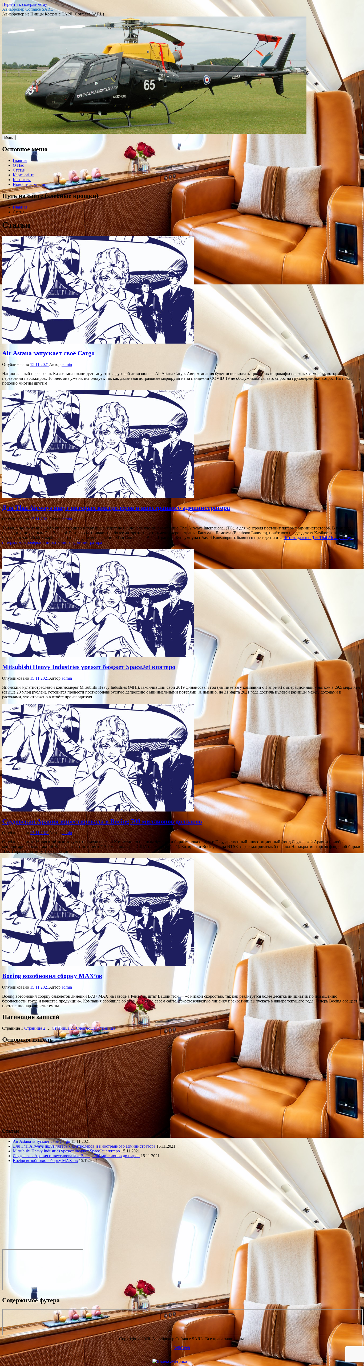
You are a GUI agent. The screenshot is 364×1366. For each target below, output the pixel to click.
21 (63, 1028)
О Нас (18, 165)
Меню (9, 138)
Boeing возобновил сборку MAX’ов (52, 975)
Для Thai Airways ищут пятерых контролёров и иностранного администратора (116, 507)
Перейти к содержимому (24, 4)
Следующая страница (95, 1028)
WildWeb (182, 1347)
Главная (20, 160)
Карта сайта (23, 175)
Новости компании (30, 184)
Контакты (22, 179)
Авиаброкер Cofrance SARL (27, 9)
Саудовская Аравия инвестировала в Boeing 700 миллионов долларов (102, 821)
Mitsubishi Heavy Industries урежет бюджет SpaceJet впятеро (88, 666)
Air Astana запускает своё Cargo (48, 353)
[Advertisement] (162, 1086)
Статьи (19, 170)
